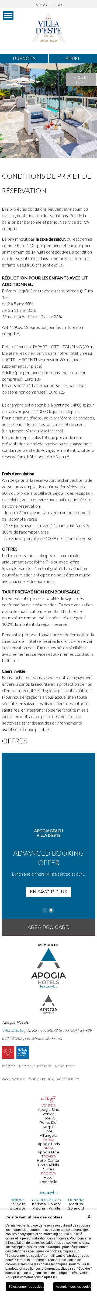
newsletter (65, 1066)
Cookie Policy (41, 1079)
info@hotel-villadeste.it (43, 1038)
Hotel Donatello (48, 1179)
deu (60, 5)
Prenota (24, 58)
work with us (13, 1079)
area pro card (48, 927)
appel (72, 58)
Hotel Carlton (48, 1160)
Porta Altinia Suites (48, 1167)
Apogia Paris (49, 1144)
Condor (54, 1204)
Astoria (39, 1208)
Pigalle (54, 1208)
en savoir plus (48, 891)
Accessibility (68, 1079)
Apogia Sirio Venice (48, 1111)
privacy (8, 1066)
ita (35, 5)
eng (43, 5)
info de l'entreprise (35, 1066)
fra (52, 5)
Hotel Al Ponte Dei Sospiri (48, 1122)
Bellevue (17, 1204)
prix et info (81, 79)
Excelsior (17, 1208)
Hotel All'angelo (48, 1133)
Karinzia (39, 1204)
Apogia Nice (48, 1152)
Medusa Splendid (76, 1206)
